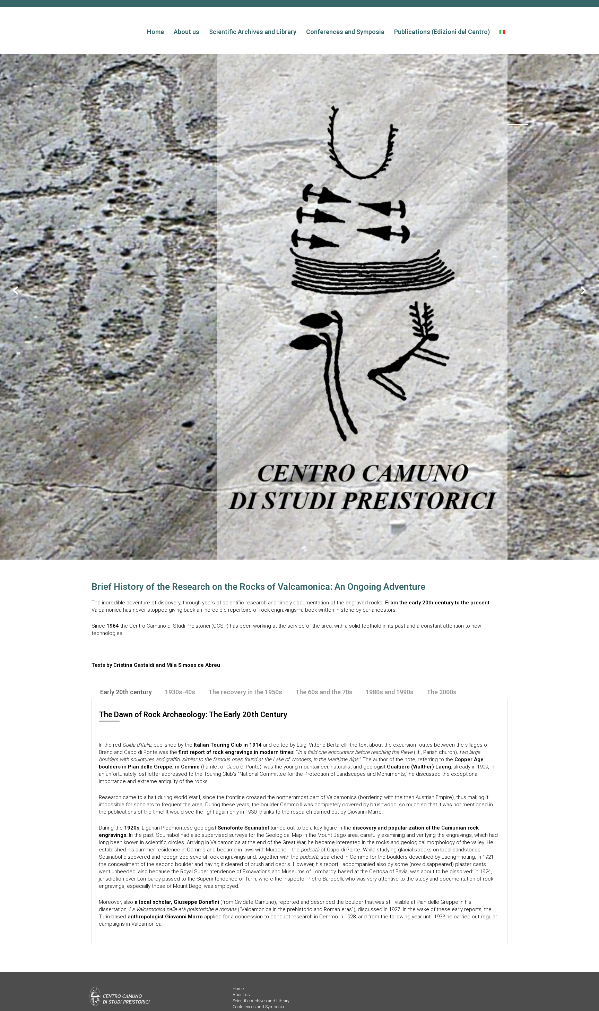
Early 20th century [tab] (126, 692)
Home (155, 31)
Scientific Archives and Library (252, 31)
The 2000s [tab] (442, 692)
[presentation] (15, 291)
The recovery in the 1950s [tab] (245, 692)
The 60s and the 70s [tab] (324, 692)
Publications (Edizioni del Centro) (442, 31)
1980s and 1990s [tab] (390, 692)
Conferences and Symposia (345, 31)
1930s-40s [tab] (180, 692)
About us (186, 31)
